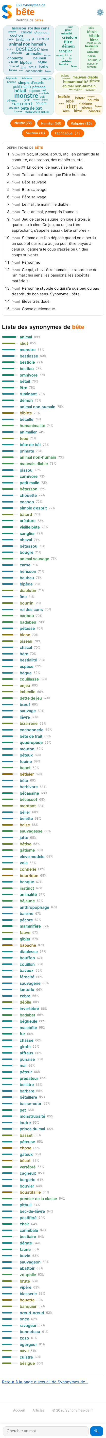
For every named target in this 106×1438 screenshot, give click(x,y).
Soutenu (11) (35, 133)
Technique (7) (67, 133)
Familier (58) (51, 123)
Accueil (19, 1410)
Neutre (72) (23, 123)
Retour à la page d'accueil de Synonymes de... (45, 1381)
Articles (38, 1410)
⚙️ (100, 12)
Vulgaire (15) (81, 123)
